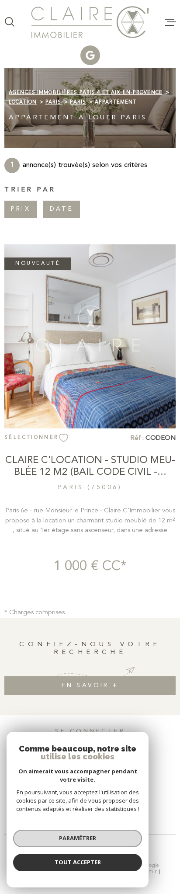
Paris (53, 102)
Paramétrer (77, 838)
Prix (21, 209)
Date (61, 209)
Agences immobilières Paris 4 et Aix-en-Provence (86, 92)
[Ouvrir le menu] (170, 22)
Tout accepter (78, 862)
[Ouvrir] (9, 22)
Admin (150, 871)
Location (23, 102)
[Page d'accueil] (90, 22)
